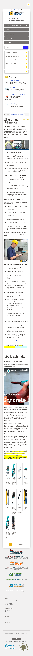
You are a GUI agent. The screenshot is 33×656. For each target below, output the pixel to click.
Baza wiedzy (6, 114)
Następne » (20, 544)
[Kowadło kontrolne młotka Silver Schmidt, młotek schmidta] (25, 503)
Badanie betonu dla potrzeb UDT (15, 340)
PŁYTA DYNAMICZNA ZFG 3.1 (17, 80)
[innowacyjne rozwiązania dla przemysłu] (16, 553)
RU (18, 10)
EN (14, 10)
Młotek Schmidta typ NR (8, 506)
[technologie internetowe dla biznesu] (16, 586)
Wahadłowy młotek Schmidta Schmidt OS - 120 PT (14, 482)
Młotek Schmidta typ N (20, 480)
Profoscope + (13, 87)
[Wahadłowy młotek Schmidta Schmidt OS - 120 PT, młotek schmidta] (13, 477)
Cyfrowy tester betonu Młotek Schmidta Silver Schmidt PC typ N (14, 509)
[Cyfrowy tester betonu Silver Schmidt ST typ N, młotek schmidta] (25, 477)
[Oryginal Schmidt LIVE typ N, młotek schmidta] (13, 529)
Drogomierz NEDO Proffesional (17, 94)
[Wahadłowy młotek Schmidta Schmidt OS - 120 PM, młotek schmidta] (7, 529)
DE (21, 10)
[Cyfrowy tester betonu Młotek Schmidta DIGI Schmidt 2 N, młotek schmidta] (7, 477)
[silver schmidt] (13, 503)
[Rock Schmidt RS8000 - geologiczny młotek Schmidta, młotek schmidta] (19, 503)
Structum (15, 634)
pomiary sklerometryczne (22, 364)
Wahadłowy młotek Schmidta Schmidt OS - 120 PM (8, 534)
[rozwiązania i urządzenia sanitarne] (16, 576)
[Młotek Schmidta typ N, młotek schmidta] (19, 477)
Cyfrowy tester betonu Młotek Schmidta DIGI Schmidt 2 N (8, 483)
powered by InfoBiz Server (23, 634)
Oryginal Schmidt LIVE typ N (14, 532)
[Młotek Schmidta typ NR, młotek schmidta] (7, 503)
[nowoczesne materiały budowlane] (16, 564)
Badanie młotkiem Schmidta (13, 456)
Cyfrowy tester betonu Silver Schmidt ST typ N (26, 482)
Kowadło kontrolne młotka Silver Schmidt (26, 507)
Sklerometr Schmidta (17, 114)
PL (11, 10)
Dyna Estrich (13, 103)
